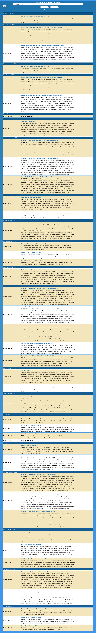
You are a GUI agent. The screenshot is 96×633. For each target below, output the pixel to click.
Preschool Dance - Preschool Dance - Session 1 (31, 252)
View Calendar (48, 2)
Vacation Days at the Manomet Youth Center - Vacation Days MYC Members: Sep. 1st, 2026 (41, 27)
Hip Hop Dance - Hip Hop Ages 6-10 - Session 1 (31, 260)
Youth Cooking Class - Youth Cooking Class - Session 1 (33, 558)
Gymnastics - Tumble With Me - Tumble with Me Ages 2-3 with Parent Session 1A (39, 140)
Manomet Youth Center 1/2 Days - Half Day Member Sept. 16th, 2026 (36, 343)
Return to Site (40, 2)
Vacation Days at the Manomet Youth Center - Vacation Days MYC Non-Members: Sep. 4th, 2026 (42, 95)
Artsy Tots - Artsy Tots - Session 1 (28, 445)
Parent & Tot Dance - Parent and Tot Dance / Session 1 (33, 243)
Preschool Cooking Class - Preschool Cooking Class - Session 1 (35, 532)
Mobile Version (56, 2)
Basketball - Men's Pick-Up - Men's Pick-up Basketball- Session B (35, 16)
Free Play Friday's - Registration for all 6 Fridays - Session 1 (34, 223)
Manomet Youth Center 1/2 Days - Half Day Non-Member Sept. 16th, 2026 (37, 355)
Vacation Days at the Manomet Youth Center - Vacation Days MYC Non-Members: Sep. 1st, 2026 (42, 45)
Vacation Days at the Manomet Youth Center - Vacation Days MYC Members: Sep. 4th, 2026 (41, 77)
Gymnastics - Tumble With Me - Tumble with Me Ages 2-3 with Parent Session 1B (39, 158)
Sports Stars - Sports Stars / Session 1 (29, 121)
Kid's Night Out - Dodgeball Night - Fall (30, 590)
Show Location (48, 10)
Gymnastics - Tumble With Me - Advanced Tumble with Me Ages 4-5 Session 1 (38, 176)
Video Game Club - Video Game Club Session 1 (31, 197)
